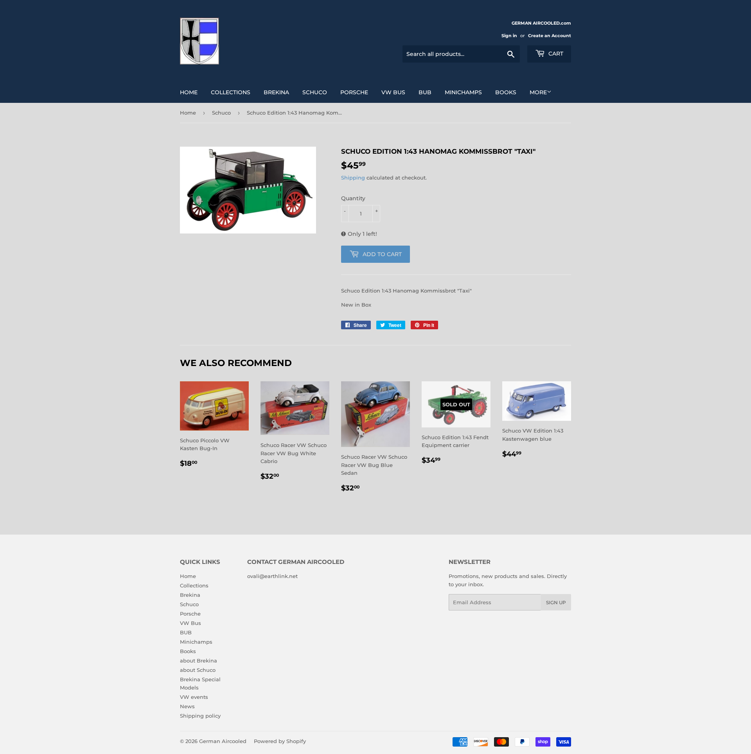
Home (189, 92)
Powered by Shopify (280, 741)
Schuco (314, 92)
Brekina (276, 92)
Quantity (353, 198)
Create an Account (549, 35)
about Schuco (198, 670)
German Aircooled (222, 741)
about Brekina (198, 660)
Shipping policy (200, 716)
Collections (230, 92)
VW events (194, 697)
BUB (425, 92)
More (538, 92)
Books (505, 92)
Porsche (354, 92)
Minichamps (463, 92)
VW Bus (393, 92)
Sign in (509, 35)
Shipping (353, 177)
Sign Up (556, 602)
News (187, 706)
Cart (555, 53)
